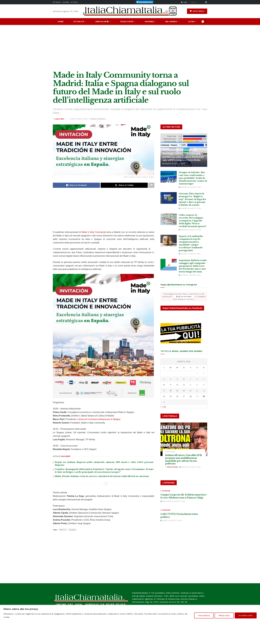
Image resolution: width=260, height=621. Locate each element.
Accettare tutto (246, 615)
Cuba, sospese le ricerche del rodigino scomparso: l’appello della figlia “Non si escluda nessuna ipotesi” (193, 221)
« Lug (163, 406)
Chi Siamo (57, 2)
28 (190, 396)
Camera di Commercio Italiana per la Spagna (98, 419)
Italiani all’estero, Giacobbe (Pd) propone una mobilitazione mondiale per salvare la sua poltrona (183, 459)
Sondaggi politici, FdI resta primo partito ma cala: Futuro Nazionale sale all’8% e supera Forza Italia (183, 157)
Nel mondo (171, 21)
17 (164, 391)
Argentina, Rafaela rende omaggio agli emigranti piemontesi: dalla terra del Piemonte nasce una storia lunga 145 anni (193, 266)
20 (184, 391)
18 (170, 391)
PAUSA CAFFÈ (126, 21)
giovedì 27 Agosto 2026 (190, 254)
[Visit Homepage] (130, 11)
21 (190, 391)
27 (184, 396)
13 (184, 385)
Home (61, 21)
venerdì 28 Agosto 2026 (174, 164)
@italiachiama (185, 297)
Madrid (63, 530)
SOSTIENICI (198, 11)
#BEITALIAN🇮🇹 (102, 21)
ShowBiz (149, 21)
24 (164, 396)
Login (185, 2)
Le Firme (74, 2)
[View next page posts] (106, 483)
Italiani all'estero (98, 119)
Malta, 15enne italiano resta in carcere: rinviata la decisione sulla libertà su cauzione (102, 476)
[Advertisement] (130, 48)
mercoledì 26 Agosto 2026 (173, 501)
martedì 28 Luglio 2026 (191, 467)
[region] (130, 613)
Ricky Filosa (172, 467)
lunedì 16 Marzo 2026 (78, 119)
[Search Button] (205, 2)
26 (177, 396)
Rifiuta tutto (224, 615)
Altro (191, 21)
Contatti (65, 2)
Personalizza (204, 615)
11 (170, 385)
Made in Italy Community (94, 232)
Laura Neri (59, 119)
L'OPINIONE (165, 491)
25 (171, 396)
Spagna (72, 530)
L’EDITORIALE (170, 452)
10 (164, 385)
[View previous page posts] (101, 483)
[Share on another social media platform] (151, 185)
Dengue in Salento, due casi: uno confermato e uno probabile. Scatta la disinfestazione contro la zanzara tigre (193, 178)
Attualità (78, 21)
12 (177, 385)
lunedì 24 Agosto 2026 (172, 520)
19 (177, 391)
